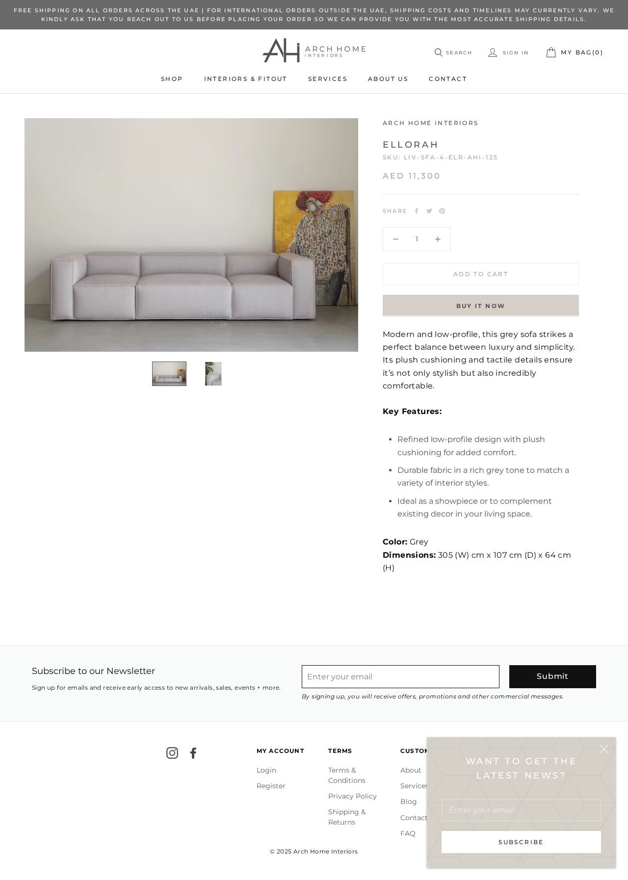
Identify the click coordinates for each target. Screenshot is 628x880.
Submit (553, 676)
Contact (448, 78)
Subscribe (521, 842)
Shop (172, 78)
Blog (408, 801)
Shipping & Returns (347, 817)
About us (388, 78)
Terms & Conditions (347, 775)
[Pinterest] (442, 211)
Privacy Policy (352, 796)
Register (271, 786)
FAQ (408, 833)
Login (266, 770)
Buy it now (481, 305)
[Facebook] (416, 211)
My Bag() (582, 52)
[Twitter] (429, 211)
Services (327, 78)
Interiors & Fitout (246, 78)
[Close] (604, 749)
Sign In (514, 53)
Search (459, 53)
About (410, 770)
